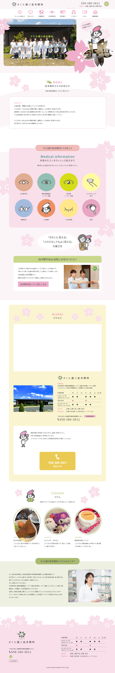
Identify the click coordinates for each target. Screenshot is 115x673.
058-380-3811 (90, 3)
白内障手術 (52, 16)
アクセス (73, 16)
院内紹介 (63, 16)
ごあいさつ (30, 16)
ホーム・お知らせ (20, 16)
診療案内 (41, 16)
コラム (84, 16)
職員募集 (95, 16)
